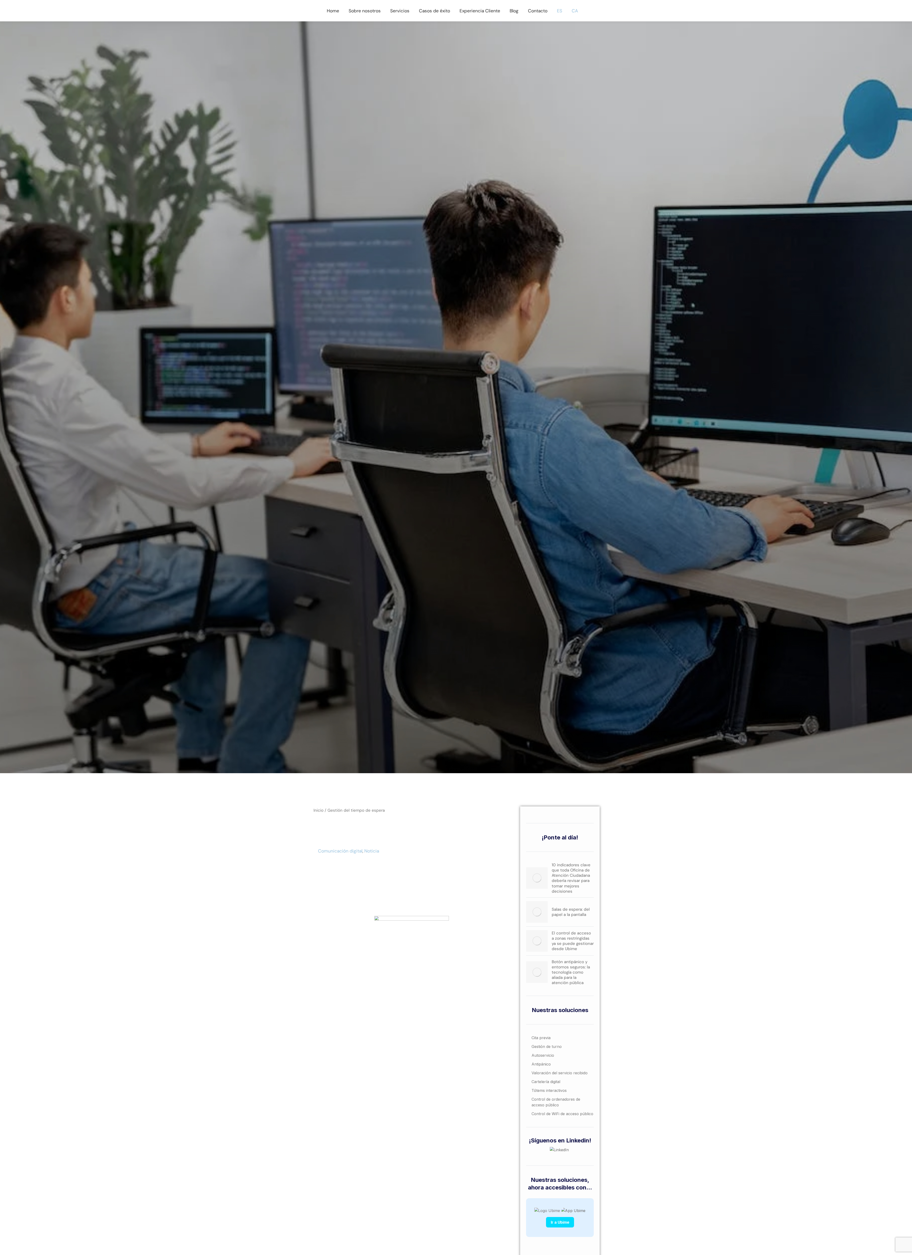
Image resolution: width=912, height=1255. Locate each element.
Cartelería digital (546, 1081)
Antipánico (541, 1064)
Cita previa (541, 1037)
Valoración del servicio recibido (560, 1072)
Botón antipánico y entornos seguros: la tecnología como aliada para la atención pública (571, 972)
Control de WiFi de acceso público (562, 1113)
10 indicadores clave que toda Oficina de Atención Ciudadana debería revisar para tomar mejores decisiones (571, 878)
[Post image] (537, 878)
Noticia (371, 851)
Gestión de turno (547, 1046)
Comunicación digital (340, 851)
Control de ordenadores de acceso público (556, 1102)
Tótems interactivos (549, 1090)
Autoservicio (543, 1055)
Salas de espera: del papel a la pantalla (571, 912)
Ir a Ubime (560, 1222)
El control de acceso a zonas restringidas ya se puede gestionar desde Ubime (573, 940)
